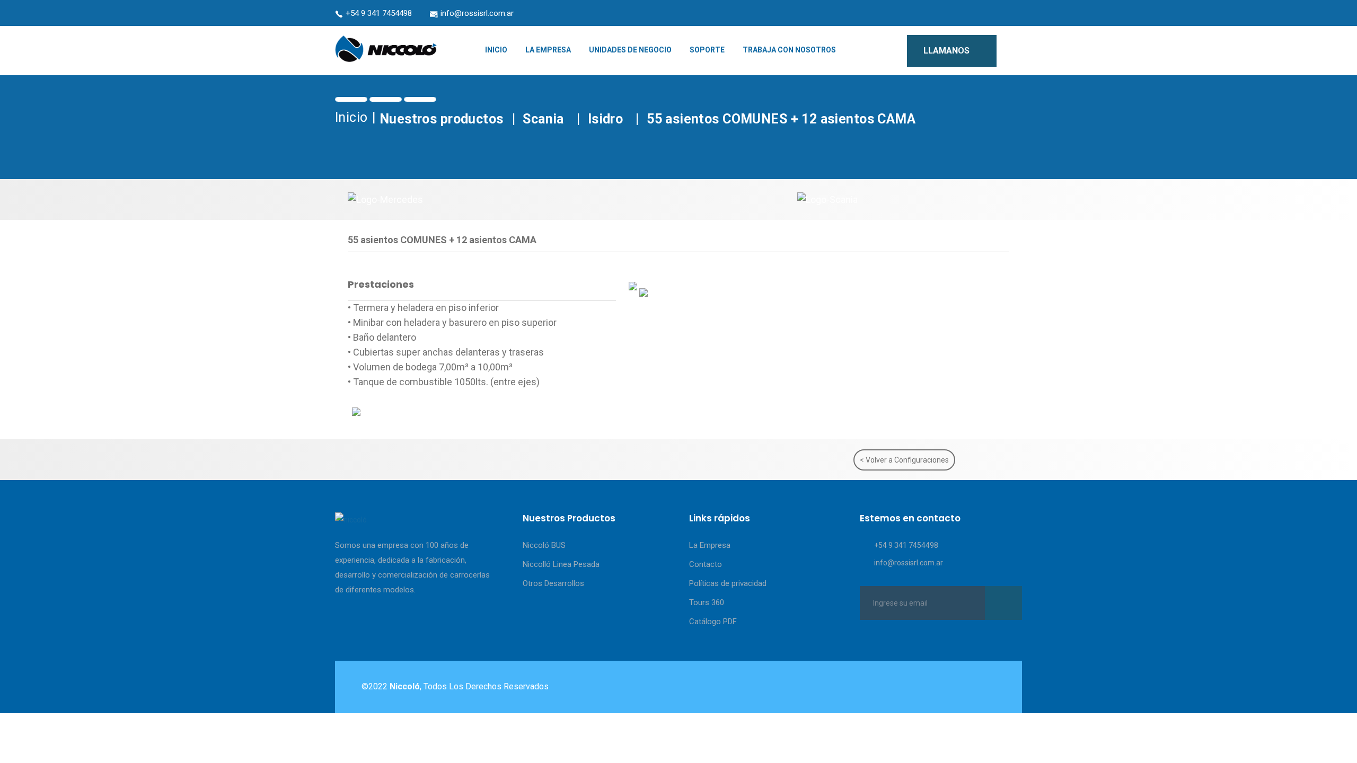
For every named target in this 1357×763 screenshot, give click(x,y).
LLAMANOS (947, 51)
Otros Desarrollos (553, 583)
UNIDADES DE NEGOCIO (630, 50)
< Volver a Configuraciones (904, 460)
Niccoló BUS (544, 545)
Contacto (705, 564)
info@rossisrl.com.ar (477, 13)
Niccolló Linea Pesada (561, 564)
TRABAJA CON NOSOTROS (789, 50)
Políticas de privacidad (727, 583)
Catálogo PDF (713, 621)
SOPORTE (707, 50)
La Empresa (709, 545)
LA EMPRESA (548, 50)
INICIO (496, 50)
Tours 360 (706, 602)
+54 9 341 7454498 (379, 13)
